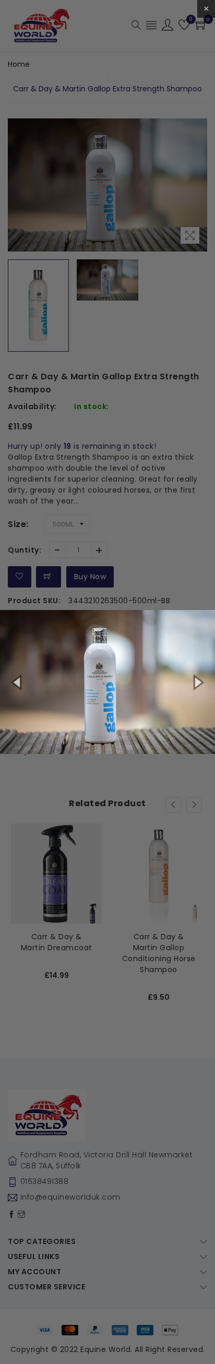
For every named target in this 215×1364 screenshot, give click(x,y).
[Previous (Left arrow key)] (17, 682)
